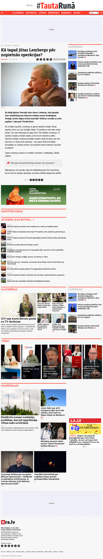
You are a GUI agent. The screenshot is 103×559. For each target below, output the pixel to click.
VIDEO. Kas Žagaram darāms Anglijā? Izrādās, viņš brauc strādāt (59, 327)
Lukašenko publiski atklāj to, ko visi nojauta (90, 73)
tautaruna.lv (4, 59)
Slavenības (18, 13)
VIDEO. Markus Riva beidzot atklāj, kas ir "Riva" (43, 327)
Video (5, 341)
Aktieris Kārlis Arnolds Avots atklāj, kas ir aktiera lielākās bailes (32, 226)
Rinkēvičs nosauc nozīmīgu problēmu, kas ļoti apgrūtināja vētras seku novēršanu (19, 420)
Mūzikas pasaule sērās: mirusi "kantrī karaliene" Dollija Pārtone (53, 443)
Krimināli (66, 13)
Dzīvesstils (31, 13)
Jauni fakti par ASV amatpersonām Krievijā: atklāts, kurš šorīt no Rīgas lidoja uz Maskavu (53, 411)
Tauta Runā (7, 45)
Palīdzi (76, 13)
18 (86, 98)
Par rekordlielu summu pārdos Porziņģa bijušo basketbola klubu (31, 269)
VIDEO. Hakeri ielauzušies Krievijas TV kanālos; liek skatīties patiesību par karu (36, 232)
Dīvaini (42, 13)
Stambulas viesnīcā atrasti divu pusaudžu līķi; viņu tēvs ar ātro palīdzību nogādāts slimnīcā (35, 251)
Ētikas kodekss (48, 551)
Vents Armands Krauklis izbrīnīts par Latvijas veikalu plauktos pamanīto (35, 275)
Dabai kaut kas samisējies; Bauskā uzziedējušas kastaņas (28, 281)
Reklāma (9, 551)
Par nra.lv (3, 551)
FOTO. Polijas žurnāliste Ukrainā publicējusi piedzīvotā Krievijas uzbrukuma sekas (36, 238)
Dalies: (26, 180)
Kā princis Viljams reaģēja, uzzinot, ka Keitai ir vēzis (27, 257)
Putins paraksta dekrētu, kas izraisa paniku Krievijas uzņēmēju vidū (90, 64)
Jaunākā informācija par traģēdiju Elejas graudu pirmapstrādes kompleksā (46, 476)
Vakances (55, 551)
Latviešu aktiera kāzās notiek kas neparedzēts (43, 305)
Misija (13, 551)
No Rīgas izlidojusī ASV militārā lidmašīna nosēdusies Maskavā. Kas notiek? (88, 54)
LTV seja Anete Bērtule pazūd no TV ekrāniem (18, 320)
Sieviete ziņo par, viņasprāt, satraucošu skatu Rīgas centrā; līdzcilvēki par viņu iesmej (35, 263)
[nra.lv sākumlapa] (30, 5)
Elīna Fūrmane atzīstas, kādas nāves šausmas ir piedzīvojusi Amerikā (58, 307)
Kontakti (61, 551)
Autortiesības (40, 551)
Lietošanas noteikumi (31, 551)
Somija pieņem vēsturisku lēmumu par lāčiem (88, 84)
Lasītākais (75, 46)
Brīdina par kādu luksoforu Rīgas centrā (22, 245)
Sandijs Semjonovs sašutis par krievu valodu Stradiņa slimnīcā (89, 96)
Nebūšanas (53, 13)
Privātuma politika (20, 551)
